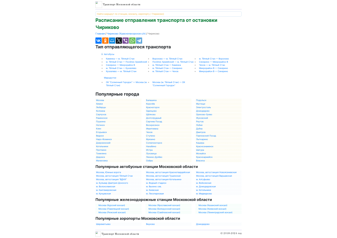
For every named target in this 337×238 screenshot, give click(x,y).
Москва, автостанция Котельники (163, 179)
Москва (100, 100)
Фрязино (150, 139)
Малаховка (102, 160)
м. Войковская (203, 183)
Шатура (200, 150)
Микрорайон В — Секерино (213, 68)
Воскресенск (153, 125)
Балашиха (151, 100)
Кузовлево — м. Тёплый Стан (121, 71)
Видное (100, 135)
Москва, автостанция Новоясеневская (216, 172)
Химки (99, 103)
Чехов (149, 132)
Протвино (101, 150)
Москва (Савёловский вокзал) (164, 212)
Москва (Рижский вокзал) (112, 212)
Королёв (150, 103)
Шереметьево (103, 224)
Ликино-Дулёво (154, 157)
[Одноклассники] (105, 40)
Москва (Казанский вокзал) (213, 205)
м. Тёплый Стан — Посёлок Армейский (126, 61)
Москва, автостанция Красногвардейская (168, 172)
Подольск (201, 100)
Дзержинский (103, 142)
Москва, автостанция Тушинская (163, 175)
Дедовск (100, 157)
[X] (119, 40)
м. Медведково (204, 193)
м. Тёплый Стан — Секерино (167, 68)
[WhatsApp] (132, 40)
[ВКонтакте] (98, 40)
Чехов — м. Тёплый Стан (212, 65)
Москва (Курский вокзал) (111, 205)
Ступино (150, 135)
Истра (149, 150)
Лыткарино (202, 139)
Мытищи (200, 103)
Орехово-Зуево (204, 114)
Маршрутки (110, 77)
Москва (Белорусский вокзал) (164, 208)
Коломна (100, 111)
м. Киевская (152, 190)
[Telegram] (139, 40)
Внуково (150, 224)
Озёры (149, 160)
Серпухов (101, 114)
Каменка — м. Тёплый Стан (120, 58)
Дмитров (200, 132)
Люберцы (101, 107)
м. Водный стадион (156, 183)
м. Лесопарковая (155, 193)
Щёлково (151, 114)
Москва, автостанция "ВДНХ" (111, 179)
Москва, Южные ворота (108, 172)
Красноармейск (204, 157)
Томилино (101, 153)
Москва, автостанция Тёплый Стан (114, 175)
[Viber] (125, 40)
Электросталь (203, 107)
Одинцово (151, 111)
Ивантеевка (152, 128)
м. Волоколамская (105, 186)
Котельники (102, 146)
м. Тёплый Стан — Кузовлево (121, 68)
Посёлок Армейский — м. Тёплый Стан (173, 61)
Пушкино (101, 121)
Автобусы (109, 54)
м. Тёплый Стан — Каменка (166, 65)
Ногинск (100, 125)
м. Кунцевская (103, 193)
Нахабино (151, 146)
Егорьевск (101, 132)
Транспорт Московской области (121, 4)
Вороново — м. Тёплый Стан (167, 58)
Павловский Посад (206, 135)
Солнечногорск (154, 142)
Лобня (199, 125)
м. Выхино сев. (154, 186)
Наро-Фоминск (104, 139)
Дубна (199, 128)
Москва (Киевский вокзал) (212, 208)
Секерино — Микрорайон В (213, 61)
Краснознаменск (204, 146)
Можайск (201, 153)
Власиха (200, 160)
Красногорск (153, 107)
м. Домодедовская (206, 186)
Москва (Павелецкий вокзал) (113, 208)
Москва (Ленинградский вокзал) (215, 212)
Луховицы (151, 153)
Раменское (101, 118)
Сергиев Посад (154, 121)
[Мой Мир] (112, 40)
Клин (98, 128)
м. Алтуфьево (203, 179)
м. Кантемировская (106, 190)
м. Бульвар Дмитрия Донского (112, 183)
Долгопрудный (153, 118)
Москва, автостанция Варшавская (214, 175)
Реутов (200, 121)
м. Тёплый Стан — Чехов (165, 71)
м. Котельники (203, 190)
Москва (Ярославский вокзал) (164, 205)
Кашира (200, 142)
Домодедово (203, 111)
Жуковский (202, 118)
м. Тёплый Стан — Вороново (214, 58)
